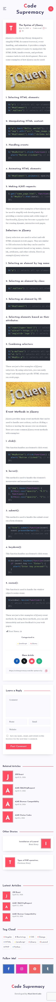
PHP (7, 947)
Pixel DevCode (34, 994)
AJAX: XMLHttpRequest (25, 788)
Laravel (44, 942)
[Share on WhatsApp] (39, 661)
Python (17, 947)
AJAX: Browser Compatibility (27, 801)
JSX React (19, 774)
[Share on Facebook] (17, 661)
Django (42, 937)
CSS (32, 937)
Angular (8, 937)
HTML (8, 942)
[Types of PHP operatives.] (28, 862)
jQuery (34, 643)
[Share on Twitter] (24, 661)
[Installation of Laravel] (28, 843)
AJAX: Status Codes (23, 815)
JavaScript (23, 643)
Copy (43, 104)
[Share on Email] (32, 661)
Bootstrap (21, 937)
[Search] (50, 8)
